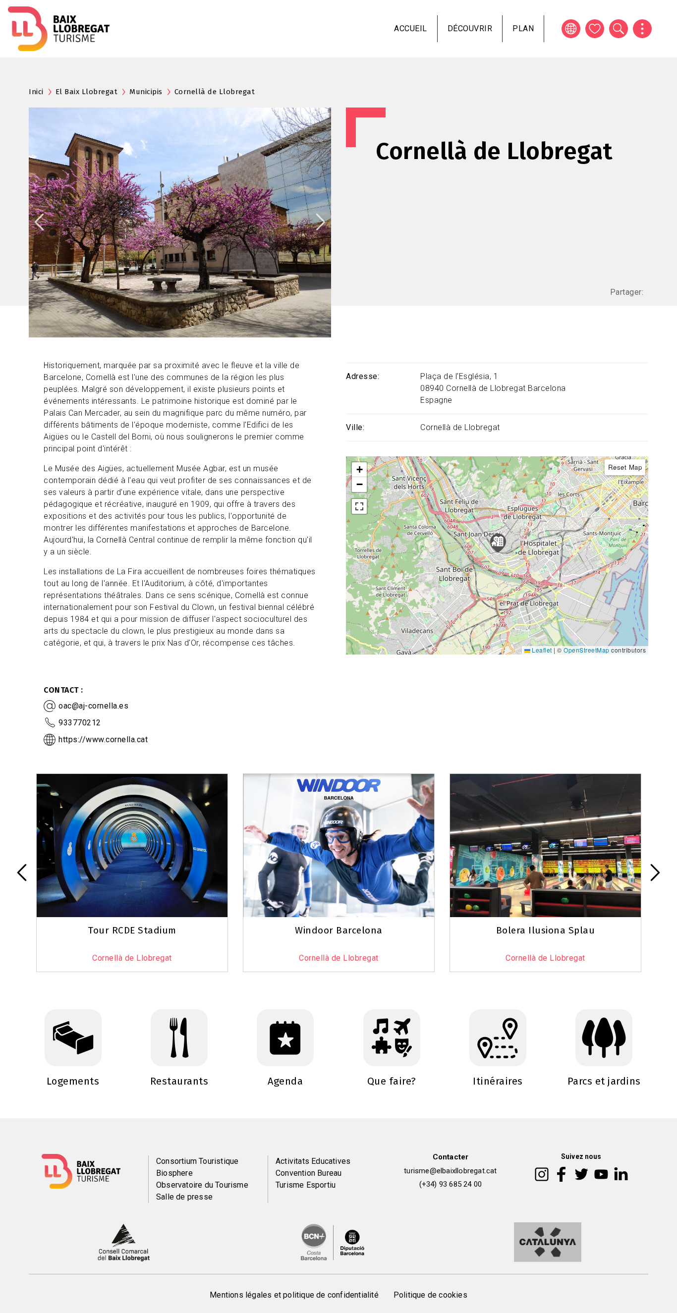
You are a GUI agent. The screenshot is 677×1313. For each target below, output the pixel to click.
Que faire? (391, 1081)
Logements (73, 1081)
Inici (36, 91)
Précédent (39, 222)
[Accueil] (59, 29)
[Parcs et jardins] (603, 1037)
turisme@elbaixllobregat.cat (450, 1170)
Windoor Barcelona (339, 930)
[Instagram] (541, 1174)
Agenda (285, 1081)
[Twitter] (581, 1174)
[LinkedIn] (621, 1174)
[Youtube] (601, 1174)
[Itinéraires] (497, 1037)
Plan (523, 28)
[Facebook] (561, 1174)
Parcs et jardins (604, 1081)
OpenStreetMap (587, 650)
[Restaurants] (179, 1037)
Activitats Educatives (313, 1161)
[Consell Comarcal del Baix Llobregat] (123, 1242)
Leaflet (541, 650)
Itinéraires (498, 1081)
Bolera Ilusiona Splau (545, 930)
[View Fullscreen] (359, 506)
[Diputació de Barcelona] (332, 1242)
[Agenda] (285, 1037)
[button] (359, 469)
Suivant (320, 222)
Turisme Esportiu (306, 1185)
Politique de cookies (430, 1295)
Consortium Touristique (197, 1161)
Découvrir (470, 28)
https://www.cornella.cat (103, 739)
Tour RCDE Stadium (132, 930)
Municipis (146, 91)
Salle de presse (184, 1197)
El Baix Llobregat (87, 91)
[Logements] (73, 1037)
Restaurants (179, 1081)
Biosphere (174, 1173)
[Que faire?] (391, 1037)
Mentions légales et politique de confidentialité (294, 1295)
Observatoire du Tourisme (202, 1185)
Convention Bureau (308, 1173)
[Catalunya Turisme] (547, 1242)
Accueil (410, 28)
